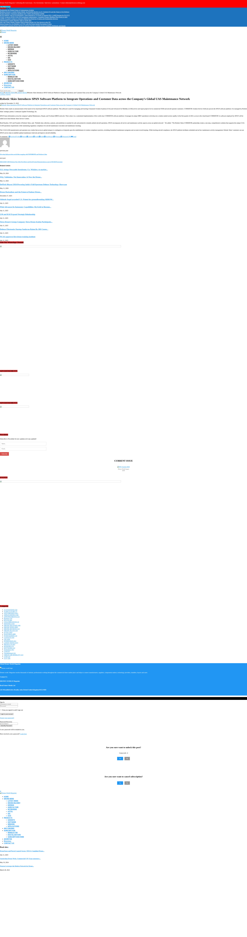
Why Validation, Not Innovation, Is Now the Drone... (21, 177)
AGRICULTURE (13, 51)
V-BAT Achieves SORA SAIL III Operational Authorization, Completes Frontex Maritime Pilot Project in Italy (34, 17)
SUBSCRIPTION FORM (16, 81)
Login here (23, 734)
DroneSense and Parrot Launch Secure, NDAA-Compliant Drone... (22, 851)
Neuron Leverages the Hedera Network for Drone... (17, 866)
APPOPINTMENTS (12, 617)
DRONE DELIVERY (14, 47)
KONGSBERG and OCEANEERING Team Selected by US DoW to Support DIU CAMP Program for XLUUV (35, 15)
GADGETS (11, 64)
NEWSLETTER (13, 77)
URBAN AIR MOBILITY (13, 655)
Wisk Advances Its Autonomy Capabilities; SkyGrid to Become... (25, 207)
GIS (9, 58)
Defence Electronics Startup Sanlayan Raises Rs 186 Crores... (24, 229)
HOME (6, 41)
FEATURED (10, 634)
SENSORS (11, 68)
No (127, 758)
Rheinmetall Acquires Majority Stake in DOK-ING (16, 20)
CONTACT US (9, 87)
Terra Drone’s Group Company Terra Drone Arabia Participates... (26, 222)
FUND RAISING (10, 636)
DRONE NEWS (9, 43)
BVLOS (8, 620)
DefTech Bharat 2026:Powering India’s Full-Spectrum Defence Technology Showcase (33, 184)
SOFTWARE (12, 66)
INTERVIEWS (12, 53)
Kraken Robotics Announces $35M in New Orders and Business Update (22, 13)
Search (21, 91)
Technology (9, 650)
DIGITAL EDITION (14, 79)
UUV (9, 60)
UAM (7, 651)
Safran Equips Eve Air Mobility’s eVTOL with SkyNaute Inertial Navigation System (26, 24)
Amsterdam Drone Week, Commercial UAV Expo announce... (20, 858)
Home (2, 93)
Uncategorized (10, 653)
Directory (7, 85)
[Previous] (6, 8)
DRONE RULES (11, 630)
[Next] (8, 8)
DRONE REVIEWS (12, 629)
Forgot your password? (7, 718)
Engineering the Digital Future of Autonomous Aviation (17, 10)
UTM (7, 656)
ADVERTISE (8, 83)
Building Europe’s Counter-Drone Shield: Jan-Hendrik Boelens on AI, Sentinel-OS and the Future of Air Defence (34, 12)
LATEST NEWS (13, 45)
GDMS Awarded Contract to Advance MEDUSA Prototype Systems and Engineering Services (29, 19)
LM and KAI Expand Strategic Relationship (17, 214)
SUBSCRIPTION (9, 74)
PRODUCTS (8, 62)
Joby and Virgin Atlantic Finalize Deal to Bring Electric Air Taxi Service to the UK (25, 22)
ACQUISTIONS (10, 610)
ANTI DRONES (9, 72)
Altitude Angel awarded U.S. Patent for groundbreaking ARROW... (27, 199)
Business (8, 618)
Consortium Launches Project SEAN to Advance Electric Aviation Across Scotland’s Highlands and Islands (33, 26)
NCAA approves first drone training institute (17, 237)
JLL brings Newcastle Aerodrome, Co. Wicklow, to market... (24, 170)
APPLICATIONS (13, 70)
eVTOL (10, 55)
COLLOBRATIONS (11, 622)
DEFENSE (11, 49)
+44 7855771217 (5, 7)
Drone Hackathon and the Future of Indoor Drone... (20, 192)
